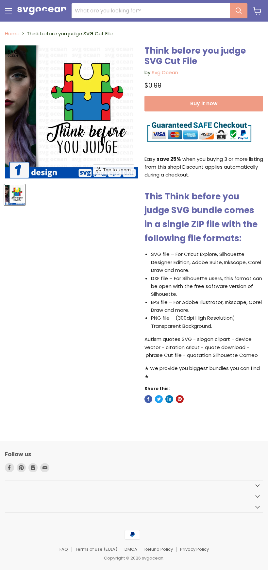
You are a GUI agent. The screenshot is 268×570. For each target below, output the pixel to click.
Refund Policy (158, 549)
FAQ (63, 549)
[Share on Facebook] (148, 399)
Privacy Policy (194, 549)
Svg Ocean (165, 72)
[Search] (238, 10)
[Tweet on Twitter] (159, 399)
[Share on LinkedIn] (169, 399)
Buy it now (203, 103)
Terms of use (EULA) (96, 549)
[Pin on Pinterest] (180, 399)
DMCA (131, 549)
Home (12, 33)
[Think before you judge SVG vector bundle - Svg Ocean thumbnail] (14, 194)
